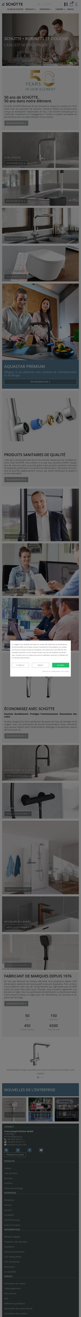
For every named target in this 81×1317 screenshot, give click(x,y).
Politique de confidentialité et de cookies (55, 671)
